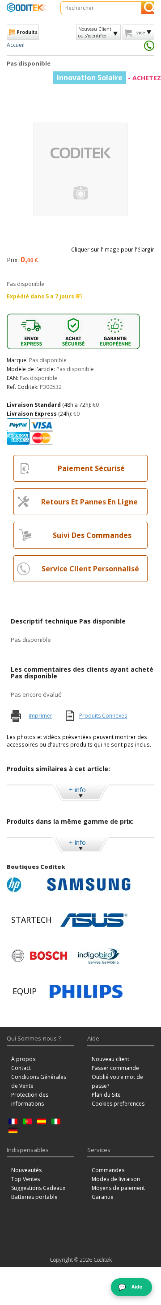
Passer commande (115, 1068)
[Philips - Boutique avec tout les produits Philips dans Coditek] (86, 991)
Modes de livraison (116, 1179)
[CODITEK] (27, 7)
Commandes (108, 1170)
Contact (21, 1068)
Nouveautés (26, 1170)
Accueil (16, 45)
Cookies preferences (118, 1103)
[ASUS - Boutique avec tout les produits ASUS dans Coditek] (93, 920)
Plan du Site (106, 1095)
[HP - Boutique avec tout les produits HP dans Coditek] (24, 884)
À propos (23, 1059)
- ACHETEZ (109, 78)
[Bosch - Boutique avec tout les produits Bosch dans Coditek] (39, 955)
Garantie (103, 1197)
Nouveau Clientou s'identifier (94, 32)
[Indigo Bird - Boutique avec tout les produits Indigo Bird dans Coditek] (98, 955)
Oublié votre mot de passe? (117, 1081)
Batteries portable (34, 1197)
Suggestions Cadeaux (38, 1188)
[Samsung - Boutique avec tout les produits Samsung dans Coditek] (89, 884)
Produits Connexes (103, 715)
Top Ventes (25, 1179)
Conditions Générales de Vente (38, 1081)
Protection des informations (29, 1099)
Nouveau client (110, 1059)
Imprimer (40, 715)
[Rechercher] (147, 7)
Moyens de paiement (118, 1188)
